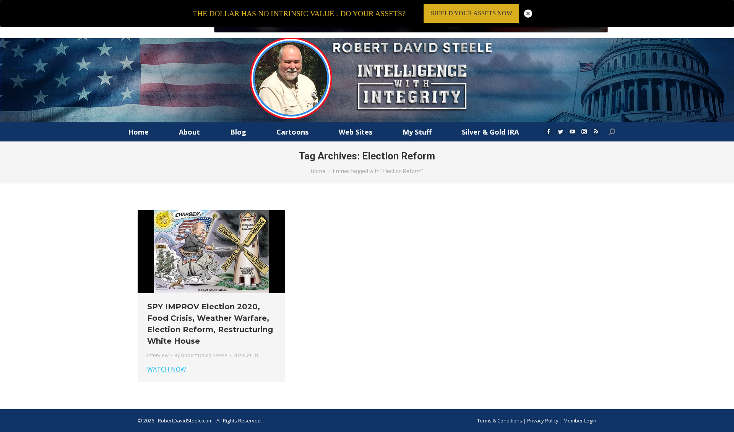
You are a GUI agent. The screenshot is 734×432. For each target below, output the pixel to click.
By (200, 355)
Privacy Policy (543, 420)
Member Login (579, 420)
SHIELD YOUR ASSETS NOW (471, 13)
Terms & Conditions (499, 420)
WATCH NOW (166, 369)
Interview (158, 355)
